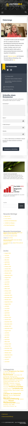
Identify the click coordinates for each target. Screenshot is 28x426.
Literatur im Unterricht (12, 393)
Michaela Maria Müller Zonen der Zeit (11, 239)
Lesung (21, 390)
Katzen (19, 385)
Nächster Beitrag (9, 89)
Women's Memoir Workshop (8, 406)
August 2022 (8, 357)
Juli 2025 (7, 279)
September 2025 (8, 275)
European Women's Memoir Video (10, 381)
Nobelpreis (22, 399)
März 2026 (7, 264)
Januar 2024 (8, 319)
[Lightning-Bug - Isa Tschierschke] (14, 5)
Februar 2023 (8, 343)
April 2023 (7, 339)
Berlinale (6, 371)
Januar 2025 (8, 293)
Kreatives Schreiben (17, 81)
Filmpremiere (11, 383)
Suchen (5, 202)
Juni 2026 (7, 257)
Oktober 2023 (8, 326)
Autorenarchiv (7, 70)
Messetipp (11, 395)
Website (4, 131)
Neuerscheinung (11, 398)
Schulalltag (5, 404)
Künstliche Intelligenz (7, 388)
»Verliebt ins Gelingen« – (10, 223)
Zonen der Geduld (7, 240)
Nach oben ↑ (23, 423)
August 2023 (8, 330)
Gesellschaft (17, 383)
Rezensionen (9, 402)
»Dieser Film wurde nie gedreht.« (13, 243)
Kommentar (6, 103)
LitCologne (5, 392)
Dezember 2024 (8, 295)
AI (3, 371)
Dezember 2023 (8, 321)
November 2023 (8, 324)
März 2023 (7, 341)
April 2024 (7, 313)
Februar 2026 (8, 266)
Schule (10, 404)
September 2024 (8, 301)
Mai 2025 (7, 284)
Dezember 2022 (8, 348)
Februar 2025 (8, 290)
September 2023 (8, 328)
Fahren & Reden (14, 78)
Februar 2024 (8, 317)
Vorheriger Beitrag (9, 86)
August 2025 (8, 277)
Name (4, 117)
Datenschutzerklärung (7, 416)
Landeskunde (17, 388)
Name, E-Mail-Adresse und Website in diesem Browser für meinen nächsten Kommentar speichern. (14, 140)
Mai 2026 (7, 259)
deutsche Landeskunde (9, 380)
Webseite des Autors (11, 70)
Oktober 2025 (8, 273)
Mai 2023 (7, 337)
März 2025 (7, 288)
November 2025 (8, 270)
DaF (21, 374)
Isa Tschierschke (7, 235)
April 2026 (7, 262)
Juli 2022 (7, 359)
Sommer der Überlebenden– (10, 220)
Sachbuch (18, 403)
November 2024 (8, 297)
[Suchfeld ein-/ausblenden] (26, 12)
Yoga (15, 406)
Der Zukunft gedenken (9, 225)
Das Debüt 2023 (6, 376)
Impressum (5, 414)
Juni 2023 (7, 335)
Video (10, 82)
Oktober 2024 (8, 299)
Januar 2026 (8, 268)
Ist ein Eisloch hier (13, 233)
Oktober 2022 (8, 352)
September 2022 (8, 355)
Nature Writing (6, 397)
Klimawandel (5, 386)
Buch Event (13, 373)
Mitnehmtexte (16, 395)
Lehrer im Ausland (16, 390)
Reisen (11, 400)
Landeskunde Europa (7, 390)
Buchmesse (8, 374)
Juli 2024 (7, 306)
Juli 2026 (7, 255)
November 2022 (8, 350)
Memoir (20, 78)
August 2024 (8, 304)
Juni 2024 (7, 308)
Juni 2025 (7, 282)
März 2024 (7, 315)
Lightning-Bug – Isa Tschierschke (15, 422)
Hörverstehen (8, 81)
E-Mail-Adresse (6, 124)
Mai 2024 (7, 310)
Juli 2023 (7, 332)
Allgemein (7, 78)
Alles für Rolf (7, 216)
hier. (14, 60)
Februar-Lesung (12, 56)
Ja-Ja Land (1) (7, 218)
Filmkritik (6, 383)
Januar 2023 (8, 346)
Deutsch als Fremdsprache (13, 378)
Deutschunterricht (19, 379)
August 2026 (8, 253)
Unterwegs (7, 20)
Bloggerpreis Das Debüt (16, 371)
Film (18, 381)
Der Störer (15, 235)
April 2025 (7, 286)
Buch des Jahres (6, 373)
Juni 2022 (7, 361)
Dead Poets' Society (13, 376)
